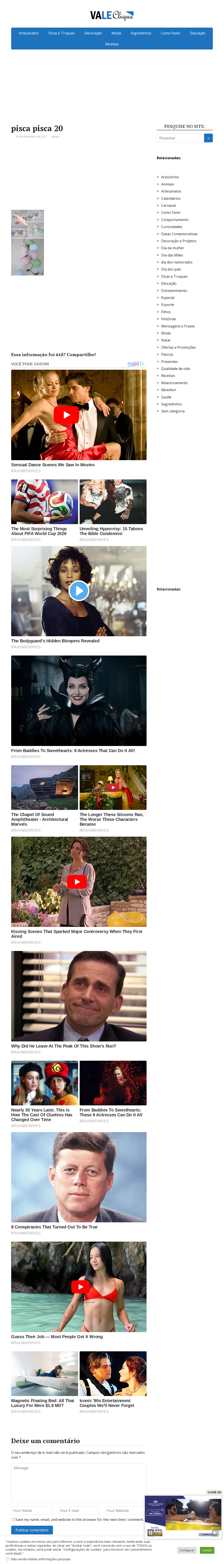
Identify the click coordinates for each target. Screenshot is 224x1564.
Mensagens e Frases (178, 326)
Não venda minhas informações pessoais (40, 1559)
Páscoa (167, 354)
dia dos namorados (176, 262)
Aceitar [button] (207, 1550)
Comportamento (175, 219)
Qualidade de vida (175, 368)
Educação (197, 33)
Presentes (169, 361)
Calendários (171, 198)
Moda (116, 33)
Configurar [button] (187, 1550)
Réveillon (168, 389)
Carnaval (168, 205)
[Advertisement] (112, 93)
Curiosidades (171, 226)
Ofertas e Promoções (178, 347)
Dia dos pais (171, 269)
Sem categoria (173, 411)
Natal (165, 340)
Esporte (167, 304)
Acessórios (170, 177)
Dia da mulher (172, 248)
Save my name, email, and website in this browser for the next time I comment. (80, 1519)
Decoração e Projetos (178, 241)
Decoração (93, 33)
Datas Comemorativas (179, 234)
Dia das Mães (172, 255)
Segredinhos (141, 33)
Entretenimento (174, 290)
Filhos (166, 311)
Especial (167, 297)
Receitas (112, 44)
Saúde (166, 397)
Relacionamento (174, 382)
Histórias (168, 318)
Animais (167, 184)
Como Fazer (170, 33)
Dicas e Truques (61, 33)
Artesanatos (29, 33)
